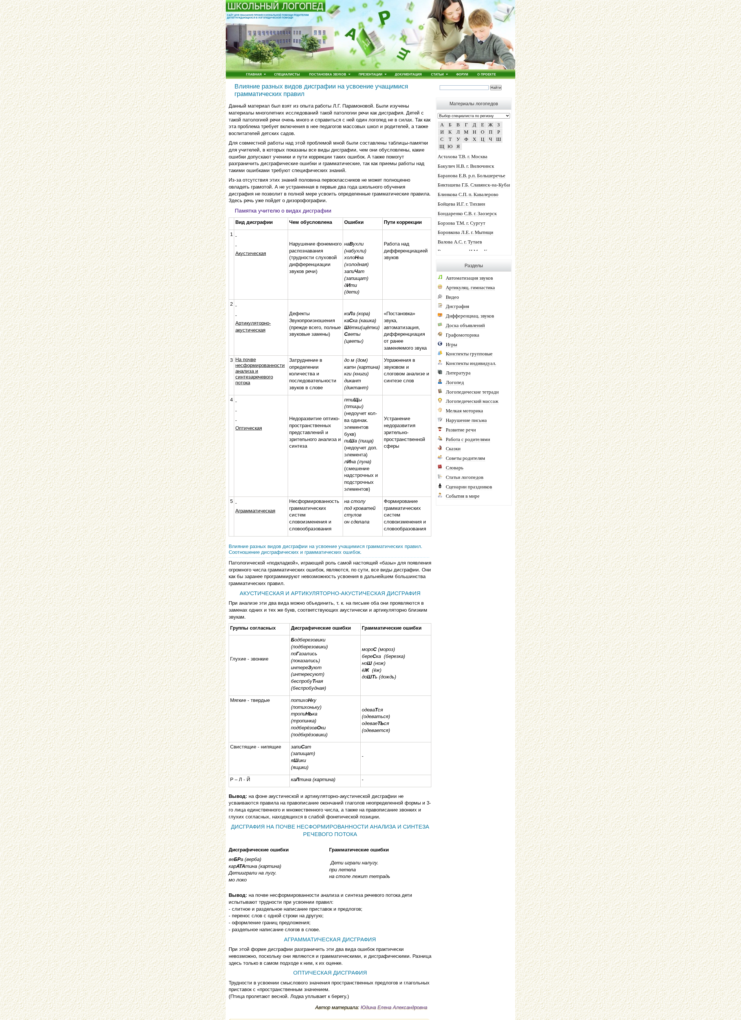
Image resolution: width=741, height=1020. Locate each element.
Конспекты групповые (469, 354)
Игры (451, 344)
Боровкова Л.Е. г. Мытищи (465, 232)
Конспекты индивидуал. (471, 363)
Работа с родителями (468, 439)
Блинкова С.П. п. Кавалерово (468, 194)
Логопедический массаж (472, 401)
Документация (408, 74)
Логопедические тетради (472, 392)
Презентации (370, 74)
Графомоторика (462, 335)
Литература (458, 373)
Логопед (455, 382)
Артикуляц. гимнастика (470, 287)
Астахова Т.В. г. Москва (462, 156)
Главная (254, 74)
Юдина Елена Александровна (394, 1007)
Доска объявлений (465, 325)
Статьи (437, 74)
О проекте (486, 74)
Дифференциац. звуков (470, 316)
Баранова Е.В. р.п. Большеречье (471, 175)
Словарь (454, 468)
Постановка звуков (327, 74)
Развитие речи (461, 430)
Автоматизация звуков (469, 278)
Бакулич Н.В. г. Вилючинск (466, 166)
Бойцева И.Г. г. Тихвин (461, 204)
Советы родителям (465, 458)
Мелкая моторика (464, 411)
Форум (462, 74)
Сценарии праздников (469, 487)
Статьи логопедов (464, 477)
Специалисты (287, 74)
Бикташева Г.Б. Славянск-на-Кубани (476, 185)
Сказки (453, 448)
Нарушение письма (466, 420)
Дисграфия (457, 306)
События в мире (463, 496)
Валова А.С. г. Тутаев (460, 242)
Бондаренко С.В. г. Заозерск (467, 213)
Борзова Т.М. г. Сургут (461, 223)
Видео (452, 297)
